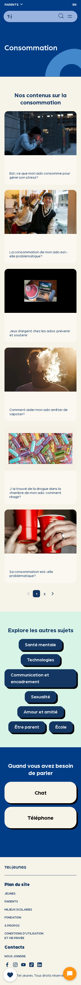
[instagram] (15, 964)
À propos (12, 925)
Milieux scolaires (18, 909)
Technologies (40, 659)
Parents (11, 901)
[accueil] (18, 867)
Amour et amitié (41, 711)
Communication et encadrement (30, 678)
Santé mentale (40, 644)
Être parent (27, 726)
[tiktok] (31, 964)
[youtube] (23, 964)
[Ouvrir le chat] (69, 973)
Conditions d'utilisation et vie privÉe (23, 935)
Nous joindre (15, 956)
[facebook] (7, 964)
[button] (13, 4)
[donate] (10, 975)
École (61, 726)
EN (74, 4)
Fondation (12, 917)
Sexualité (40, 696)
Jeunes (10, 893)
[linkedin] (39, 964)
